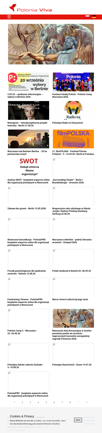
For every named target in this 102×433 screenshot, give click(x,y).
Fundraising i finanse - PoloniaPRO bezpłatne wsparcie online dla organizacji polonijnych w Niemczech (28, 302)
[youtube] (94, 5)
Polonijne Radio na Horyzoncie (67, 122)
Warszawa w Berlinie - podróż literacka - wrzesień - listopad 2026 (72, 241)
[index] (31, 8)
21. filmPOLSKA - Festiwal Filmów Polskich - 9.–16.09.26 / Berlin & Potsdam (73, 152)
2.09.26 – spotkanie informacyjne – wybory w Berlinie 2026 (25, 95)
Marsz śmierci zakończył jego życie (70, 299)
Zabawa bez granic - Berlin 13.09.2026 (26, 208)
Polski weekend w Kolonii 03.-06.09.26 (71, 271)
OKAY (78, 420)
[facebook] (83, 5)
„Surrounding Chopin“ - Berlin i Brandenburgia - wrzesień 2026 (68, 181)
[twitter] (89, 5)
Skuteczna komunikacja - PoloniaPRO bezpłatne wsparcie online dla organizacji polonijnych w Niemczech (28, 242)
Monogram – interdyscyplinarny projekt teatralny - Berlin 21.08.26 (27, 124)
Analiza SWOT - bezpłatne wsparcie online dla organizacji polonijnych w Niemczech (28, 181)
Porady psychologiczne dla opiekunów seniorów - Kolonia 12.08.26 (26, 272)
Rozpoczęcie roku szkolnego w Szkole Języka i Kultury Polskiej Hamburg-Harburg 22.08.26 (71, 211)
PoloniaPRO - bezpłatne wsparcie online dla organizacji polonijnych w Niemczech (27, 394)
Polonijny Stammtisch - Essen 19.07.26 (71, 364)
